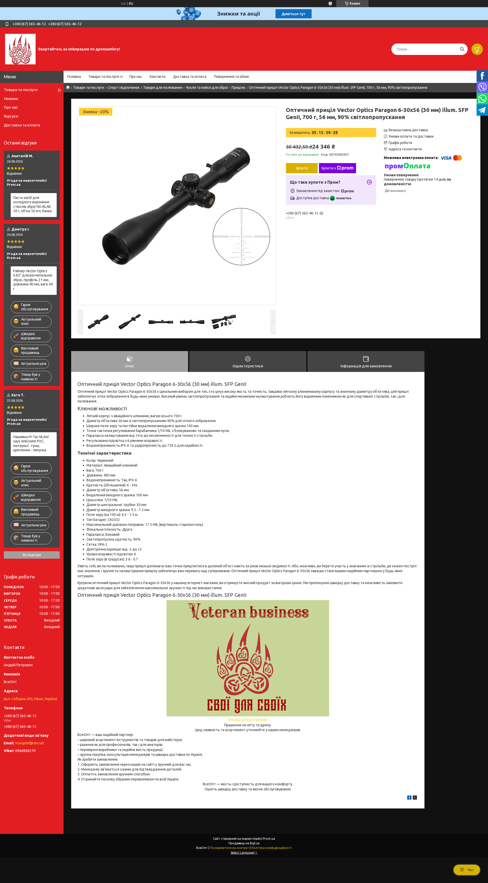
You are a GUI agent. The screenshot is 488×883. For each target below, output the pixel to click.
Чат (470, 870)
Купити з (329, 168)
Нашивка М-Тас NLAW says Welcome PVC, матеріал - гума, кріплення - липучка (31, 443)
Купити (302, 168)
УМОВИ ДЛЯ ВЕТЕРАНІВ (247, 720)
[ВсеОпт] (20, 49)
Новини (11, 98)
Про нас (135, 77)
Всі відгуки (32, 555)
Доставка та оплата (189, 77)
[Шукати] (462, 49)
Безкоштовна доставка (408, 130)
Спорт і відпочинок (124, 87)
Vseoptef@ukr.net (29, 743)
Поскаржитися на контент (229, 847)
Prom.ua (269, 838)
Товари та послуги (103, 77)
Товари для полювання (162, 87)
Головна (74, 77)
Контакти (157, 77)
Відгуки (11, 116)
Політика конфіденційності (271, 847)
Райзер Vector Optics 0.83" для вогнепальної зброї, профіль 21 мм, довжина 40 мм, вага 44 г (33, 280)
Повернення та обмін (231, 77)
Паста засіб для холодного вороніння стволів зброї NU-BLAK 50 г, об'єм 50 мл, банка (32, 204)
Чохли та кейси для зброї (207, 87)
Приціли (238, 87)
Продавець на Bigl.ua (244, 843)
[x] (415, 798)
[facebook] (409, 798)
